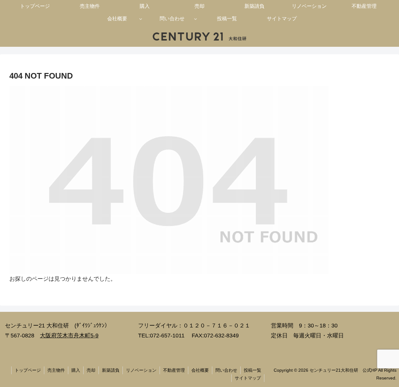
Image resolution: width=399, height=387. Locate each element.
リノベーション (141, 370)
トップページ (28, 370)
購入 (75, 370)
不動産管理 (174, 370)
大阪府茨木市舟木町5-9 (69, 335)
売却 (91, 370)
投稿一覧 (252, 370)
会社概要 (200, 370)
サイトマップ (248, 377)
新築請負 (110, 370)
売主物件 (56, 370)
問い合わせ (226, 370)
